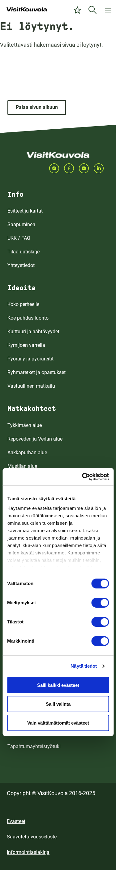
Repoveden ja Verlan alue (34, 439)
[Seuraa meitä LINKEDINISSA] (101, 168)
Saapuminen (21, 224)
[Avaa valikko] (108, 10)
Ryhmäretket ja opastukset (36, 372)
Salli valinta (58, 704)
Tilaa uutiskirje (23, 252)
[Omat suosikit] (77, 10)
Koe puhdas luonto (28, 318)
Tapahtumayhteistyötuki (34, 746)
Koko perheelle (23, 304)
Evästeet (16, 821)
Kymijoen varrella (26, 345)
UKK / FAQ (18, 238)
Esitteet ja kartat (25, 211)
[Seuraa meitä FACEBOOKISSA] (71, 168)
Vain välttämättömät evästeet (58, 723)
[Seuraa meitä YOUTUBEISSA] (86, 168)
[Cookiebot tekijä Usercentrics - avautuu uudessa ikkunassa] (82, 477)
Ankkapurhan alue (27, 452)
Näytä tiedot (84, 666)
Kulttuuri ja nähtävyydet (33, 331)
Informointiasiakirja (28, 852)
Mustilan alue (22, 466)
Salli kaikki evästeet (58, 685)
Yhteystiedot (21, 265)
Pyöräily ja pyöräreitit (30, 359)
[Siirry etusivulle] (26, 10)
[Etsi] (92, 10)
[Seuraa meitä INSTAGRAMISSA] (56, 168)
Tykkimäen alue (24, 425)
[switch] (100, 603)
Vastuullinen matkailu (31, 386)
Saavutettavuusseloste (32, 837)
